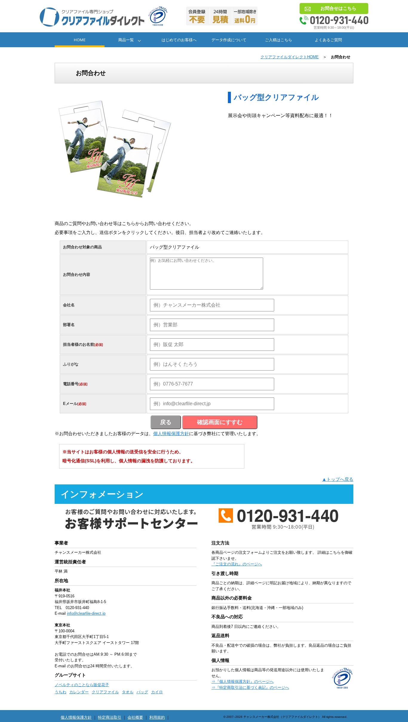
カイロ (157, 692)
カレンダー (79, 692)
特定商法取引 (109, 717)
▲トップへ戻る (337, 479)
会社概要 (135, 717)
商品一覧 (126, 39)
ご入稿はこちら (278, 39)
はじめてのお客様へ (179, 39)
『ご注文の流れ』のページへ (236, 564)
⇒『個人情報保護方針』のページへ (242, 681)
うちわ (60, 692)
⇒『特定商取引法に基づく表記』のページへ (250, 687)
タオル (128, 692)
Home (79, 39)
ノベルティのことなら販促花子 (82, 685)
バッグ (142, 692)
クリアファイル (105, 692)
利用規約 (157, 717)
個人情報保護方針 (171, 433)
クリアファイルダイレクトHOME (289, 57)
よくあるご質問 (328, 39)
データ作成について (228, 39)
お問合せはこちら (338, 8)
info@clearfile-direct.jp (86, 613)
